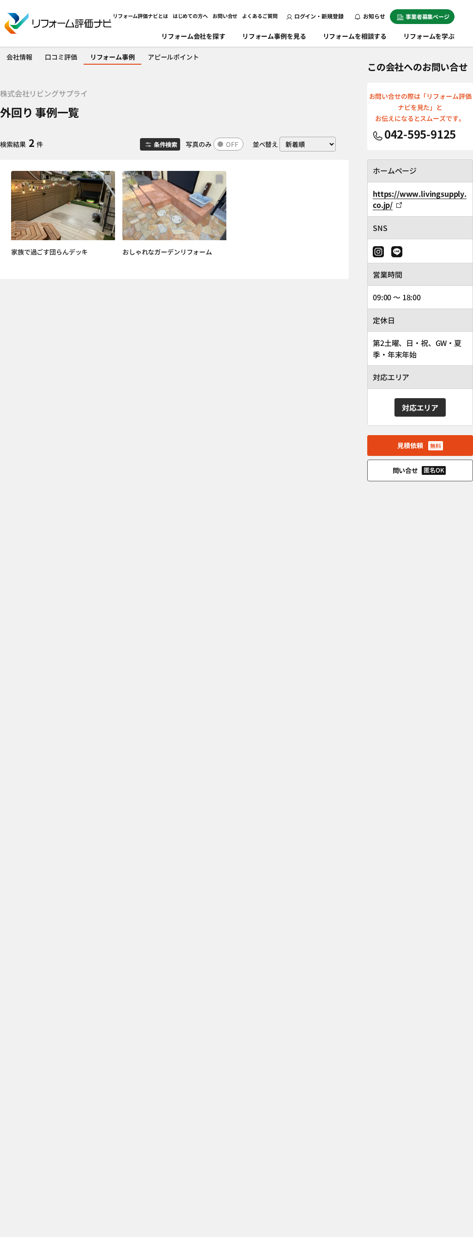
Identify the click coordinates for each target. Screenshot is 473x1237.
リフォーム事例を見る (274, 36)
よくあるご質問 (259, 15)
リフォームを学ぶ (429, 36)
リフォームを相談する (355, 36)
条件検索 (165, 144)
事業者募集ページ (427, 16)
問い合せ (418, 470)
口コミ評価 (61, 56)
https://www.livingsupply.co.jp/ (420, 199)
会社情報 (19, 56)
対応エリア (420, 407)
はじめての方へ (190, 15)
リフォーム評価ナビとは (140, 15)
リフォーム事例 (112, 56)
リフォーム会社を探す (193, 36)
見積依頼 (419, 445)
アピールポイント (173, 56)
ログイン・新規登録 (319, 16)
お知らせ (373, 16)
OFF (232, 144)
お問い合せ (224, 15)
